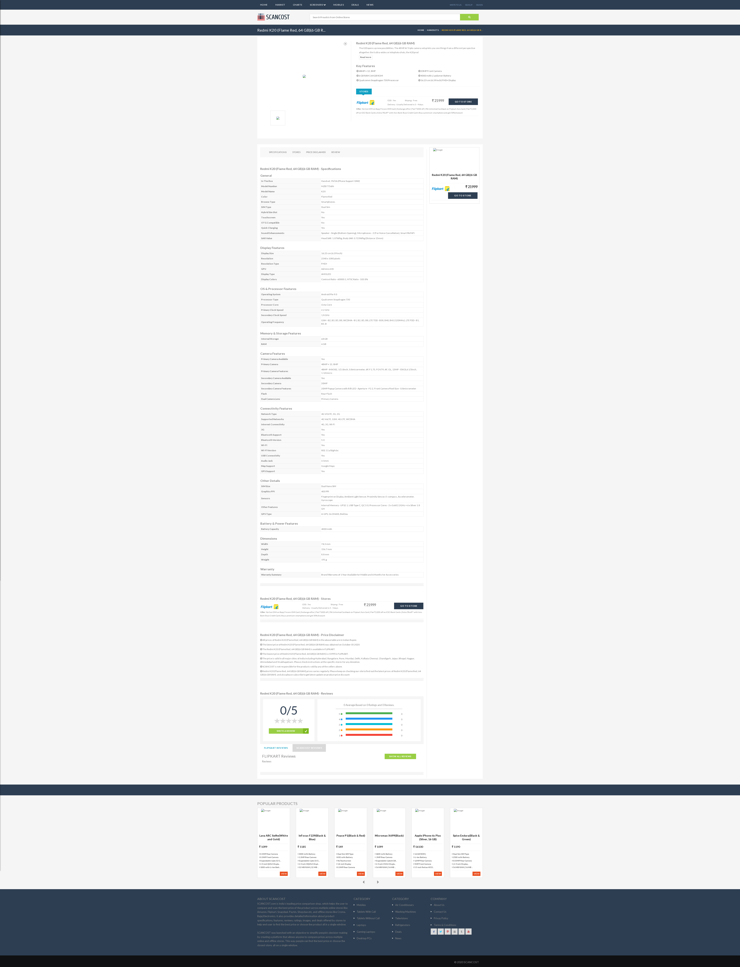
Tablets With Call (366, 911)
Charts (297, 4)
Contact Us (440, 911)
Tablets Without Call (368, 918)
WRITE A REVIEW (286, 731)
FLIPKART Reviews (276, 747)
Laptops (361, 925)
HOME (421, 30)
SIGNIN (479, 5)
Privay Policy (441, 918)
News (370, 4)
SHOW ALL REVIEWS (400, 756)
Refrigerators (402, 925)
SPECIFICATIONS (278, 152)
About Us (439, 905)
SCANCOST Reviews (309, 747)
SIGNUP (468, 5)
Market (280, 4)
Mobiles (338, 4)
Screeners (317, 4)
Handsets (433, 30)
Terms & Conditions (445, 925)
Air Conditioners (404, 905)
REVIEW (335, 152)
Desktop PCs (364, 938)
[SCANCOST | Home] (274, 17)
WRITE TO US (455, 5)
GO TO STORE (463, 101)
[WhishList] (345, 43)
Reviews (266, 761)
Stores (364, 91)
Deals (355, 4)
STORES (296, 152)
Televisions (401, 918)
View (284, 873)
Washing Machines (405, 911)
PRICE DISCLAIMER (316, 152)
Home (264, 4)
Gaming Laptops (366, 931)
